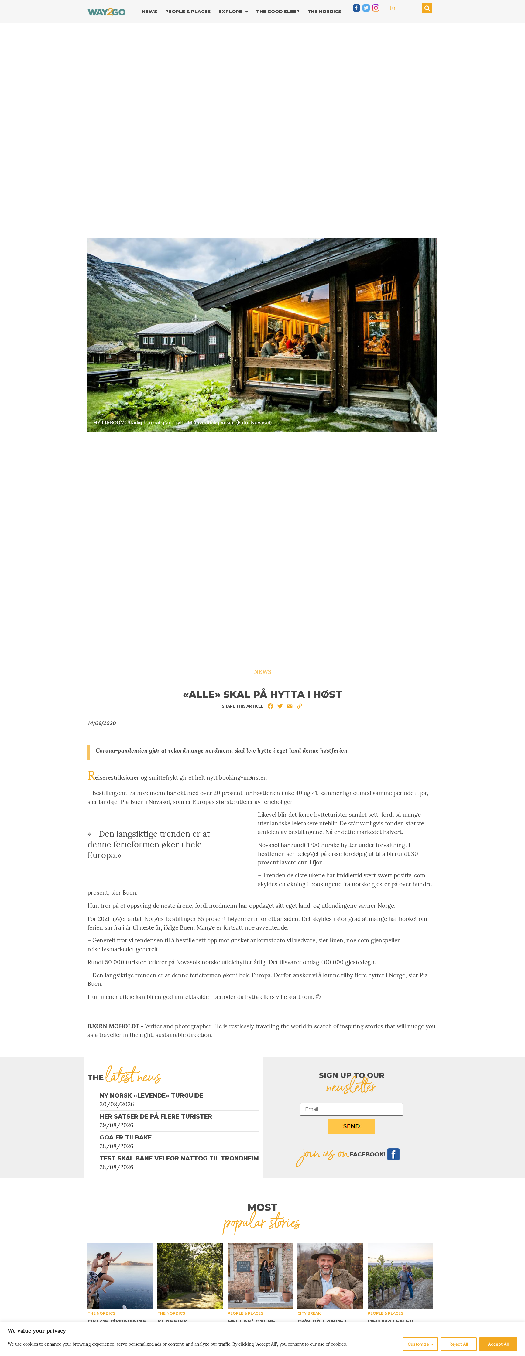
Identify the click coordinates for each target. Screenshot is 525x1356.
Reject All (458, 1344)
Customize (418, 1344)
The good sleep (278, 11)
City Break (309, 1313)
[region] (262, 1339)
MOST (262, 1207)
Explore (230, 11)
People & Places (188, 11)
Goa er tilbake (126, 1137)
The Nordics (324, 11)
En (393, 8)
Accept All (498, 1344)
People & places (245, 1313)
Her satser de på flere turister (156, 1116)
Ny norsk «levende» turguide (151, 1095)
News (149, 11)
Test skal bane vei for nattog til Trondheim (179, 1158)
